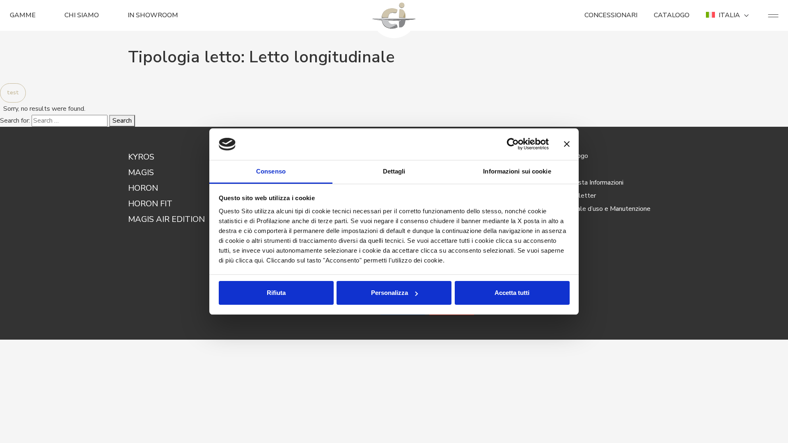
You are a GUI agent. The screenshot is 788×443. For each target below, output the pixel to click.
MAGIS (141, 172)
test (13, 92)
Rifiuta (276, 292)
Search (122, 120)
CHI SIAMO (81, 15)
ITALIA (729, 15)
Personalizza (389, 292)
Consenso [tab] (271, 171)
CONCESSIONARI (610, 15)
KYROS (141, 156)
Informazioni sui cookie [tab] (517, 171)
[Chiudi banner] (567, 144)
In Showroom (153, 15)
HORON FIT (150, 203)
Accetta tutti (512, 292)
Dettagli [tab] (394, 171)
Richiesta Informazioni (592, 182)
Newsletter (578, 195)
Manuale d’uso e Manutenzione (606, 208)
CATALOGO (672, 15)
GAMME (23, 15)
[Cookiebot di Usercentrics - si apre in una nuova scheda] (513, 144)
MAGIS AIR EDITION (166, 219)
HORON (143, 188)
